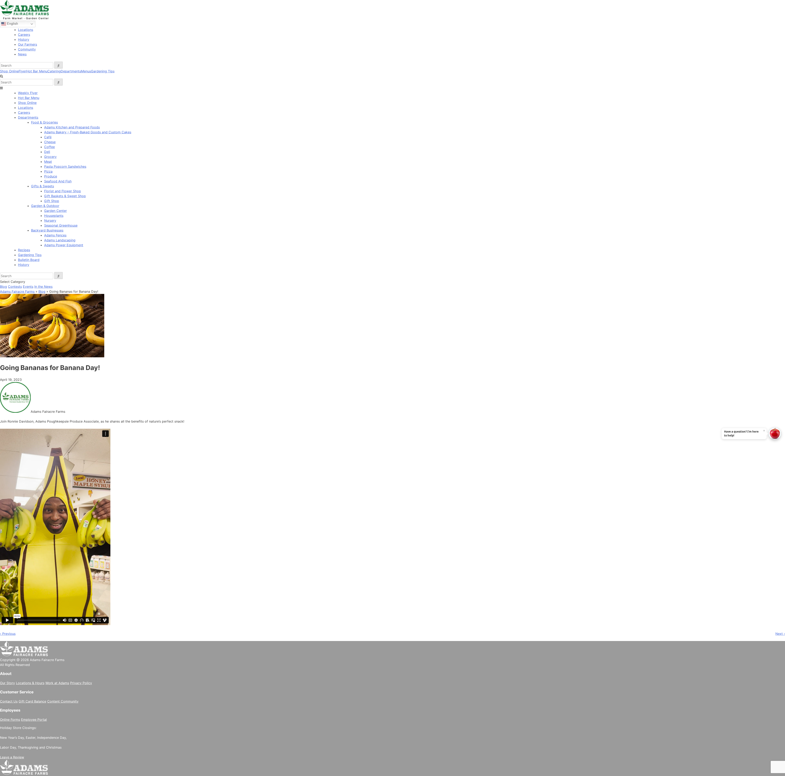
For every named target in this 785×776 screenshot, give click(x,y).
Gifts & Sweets (42, 186)
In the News (43, 287)
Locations (25, 30)
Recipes (24, 250)
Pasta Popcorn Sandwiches (65, 166)
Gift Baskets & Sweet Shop (65, 196)
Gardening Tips (102, 71)
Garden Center (55, 211)
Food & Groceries (44, 122)
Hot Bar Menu (36, 71)
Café (48, 137)
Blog (3, 287)
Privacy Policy (81, 683)
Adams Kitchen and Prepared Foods (72, 127)
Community (27, 49)
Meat (48, 162)
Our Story (7, 683)
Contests (15, 287)
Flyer (22, 71)
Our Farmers (27, 44)
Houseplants (53, 216)
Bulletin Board (28, 260)
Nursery (50, 220)
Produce (50, 176)
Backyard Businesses (47, 230)
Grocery (50, 157)
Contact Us (9, 701)
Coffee (49, 147)
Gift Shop (51, 201)
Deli (47, 152)
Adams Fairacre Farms (17, 291)
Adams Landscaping (59, 240)
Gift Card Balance (32, 701)
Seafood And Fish (58, 181)
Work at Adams (57, 683)
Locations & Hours (30, 683)
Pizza (48, 171)
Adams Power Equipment (63, 245)
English (12, 23)
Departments (71, 71)
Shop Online (9, 71)
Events (28, 287)
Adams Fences (55, 235)
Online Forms (10, 720)
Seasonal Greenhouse (60, 225)
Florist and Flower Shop (62, 191)
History (23, 39)
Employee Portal (34, 720)
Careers (24, 35)
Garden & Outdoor (45, 206)
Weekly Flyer (28, 93)
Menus (86, 71)
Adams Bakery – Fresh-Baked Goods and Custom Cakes (87, 132)
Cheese (50, 142)
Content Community (62, 701)
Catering (54, 71)
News (22, 54)
